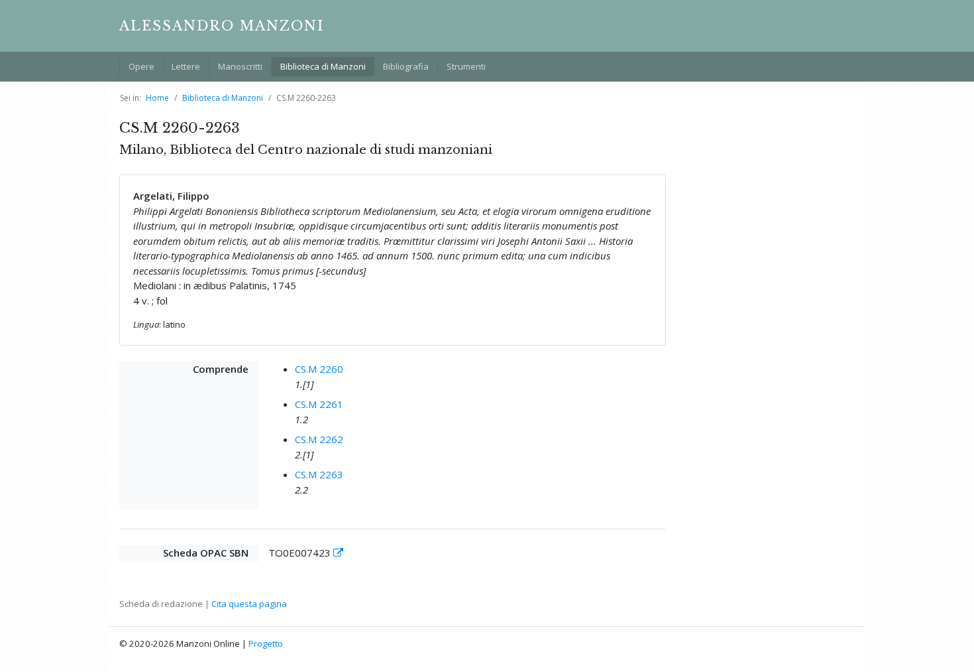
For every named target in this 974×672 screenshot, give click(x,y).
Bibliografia (406, 66)
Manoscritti (240, 66)
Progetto (265, 643)
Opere (141, 66)
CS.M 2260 (319, 368)
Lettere (186, 66)
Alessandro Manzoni (221, 26)
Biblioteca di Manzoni (323, 66)
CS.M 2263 (319, 474)
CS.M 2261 (319, 404)
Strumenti (466, 66)
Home (157, 97)
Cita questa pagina (249, 604)
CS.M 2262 (319, 439)
